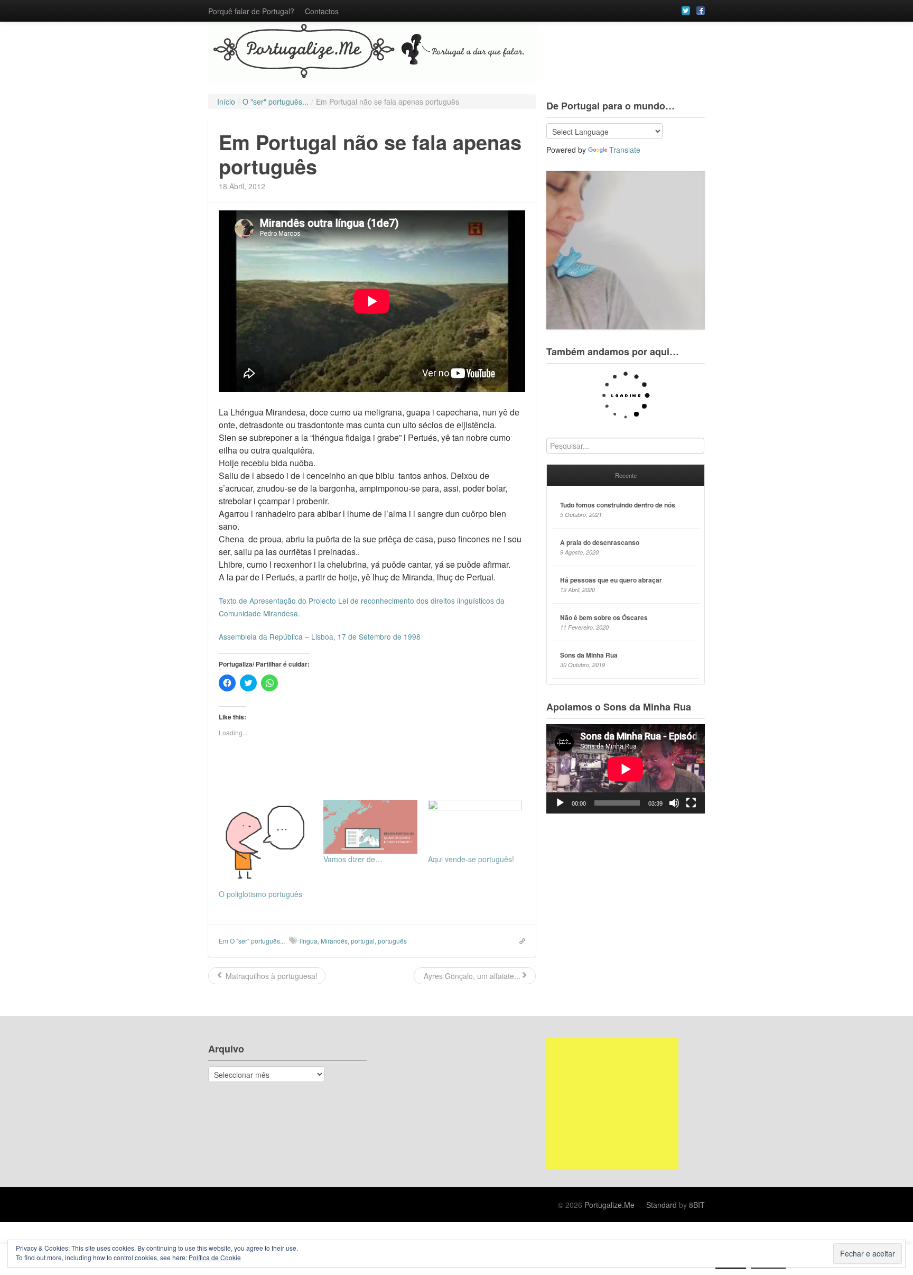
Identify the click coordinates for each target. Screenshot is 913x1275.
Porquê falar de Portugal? (251, 11)
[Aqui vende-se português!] (475, 827)
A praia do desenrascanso (599, 542)
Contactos (322, 11)
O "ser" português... (257, 940)
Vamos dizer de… (353, 859)
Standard (661, 1204)
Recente (626, 475)
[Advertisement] (612, 1103)
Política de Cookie (215, 1257)
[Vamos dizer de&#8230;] (370, 827)
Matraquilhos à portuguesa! (270, 976)
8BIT (697, 1204)
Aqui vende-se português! (471, 859)
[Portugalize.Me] (456, 53)
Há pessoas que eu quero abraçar (611, 580)
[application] (625, 769)
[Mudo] (674, 803)
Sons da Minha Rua (589, 655)
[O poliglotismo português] (266, 844)
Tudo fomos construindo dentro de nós (617, 505)
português (392, 940)
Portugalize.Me (609, 1204)
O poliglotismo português (260, 894)
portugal (363, 940)
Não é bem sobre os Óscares (604, 617)
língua (309, 940)
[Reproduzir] (560, 803)
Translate (624, 149)
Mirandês (334, 940)
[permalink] (519, 940)
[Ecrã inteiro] (691, 803)
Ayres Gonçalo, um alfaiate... (471, 976)
